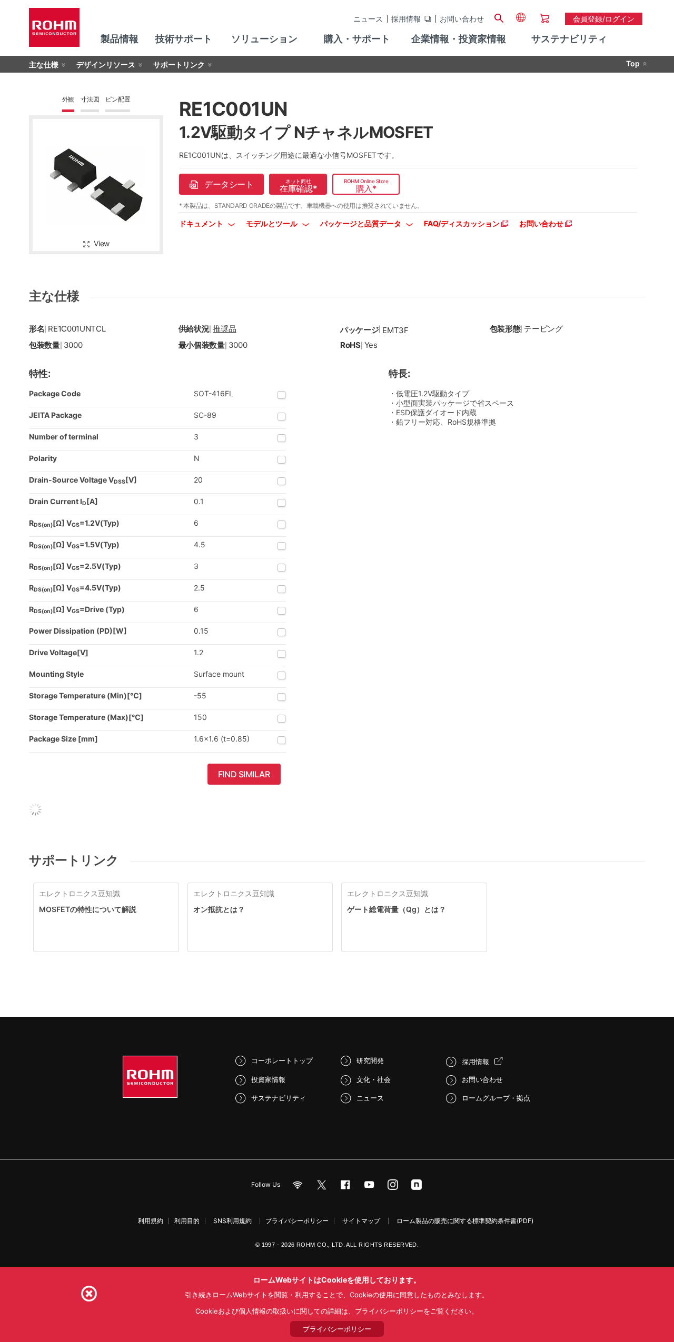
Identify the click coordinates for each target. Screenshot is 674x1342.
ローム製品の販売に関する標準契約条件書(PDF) (465, 1221)
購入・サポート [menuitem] (357, 38)
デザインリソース (105, 64)
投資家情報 (268, 1079)
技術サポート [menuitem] (183, 38)
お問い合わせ (462, 19)
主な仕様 (43, 64)
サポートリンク (179, 64)
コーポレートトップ (282, 1060)
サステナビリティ (278, 1098)
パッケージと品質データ (361, 223)
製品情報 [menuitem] (119, 38)
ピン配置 (117, 99)
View (102, 243)
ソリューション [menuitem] (264, 38)
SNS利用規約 (232, 1221)
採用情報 (406, 19)
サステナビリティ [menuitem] (569, 38)
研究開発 (370, 1060)
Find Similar (244, 774)
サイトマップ (361, 1221)
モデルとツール (272, 223)
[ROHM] (54, 31)
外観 (68, 99)
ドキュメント (202, 223)
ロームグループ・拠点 (496, 1098)
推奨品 (224, 329)
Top (633, 63)
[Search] (498, 16)
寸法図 (90, 99)
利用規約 (150, 1221)
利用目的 (187, 1221)
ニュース (368, 19)
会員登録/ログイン (604, 18)
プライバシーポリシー (297, 1221)
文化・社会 (373, 1079)
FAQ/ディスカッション (462, 223)
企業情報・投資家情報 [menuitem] (458, 38)
